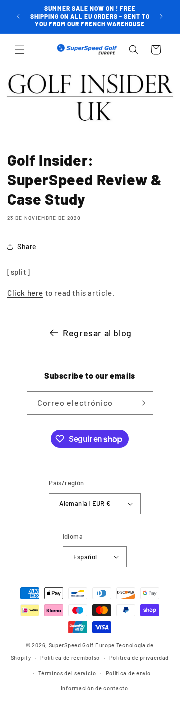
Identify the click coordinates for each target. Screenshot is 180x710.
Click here (26, 293)
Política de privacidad (139, 657)
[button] (20, 50)
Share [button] (27, 246)
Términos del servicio (67, 673)
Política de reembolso (70, 657)
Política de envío (128, 673)
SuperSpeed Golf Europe (82, 645)
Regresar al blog (97, 333)
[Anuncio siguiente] (161, 17)
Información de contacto (94, 688)
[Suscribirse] (142, 403)
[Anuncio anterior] (19, 17)
